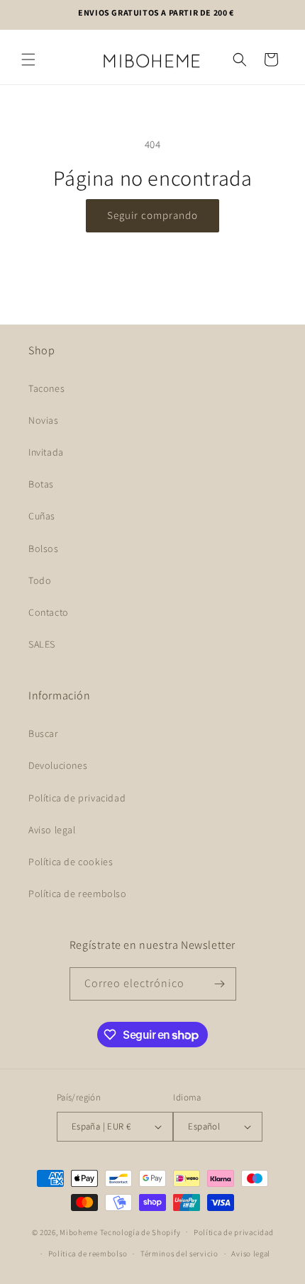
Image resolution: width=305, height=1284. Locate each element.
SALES (41, 644)
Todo (39, 580)
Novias (43, 420)
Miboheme (79, 1232)
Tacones (46, 388)
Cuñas (41, 515)
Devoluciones (57, 765)
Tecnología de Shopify (140, 1232)
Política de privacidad (77, 798)
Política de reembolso (77, 893)
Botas (41, 484)
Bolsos (43, 548)
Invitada (46, 452)
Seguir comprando (152, 215)
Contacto (48, 612)
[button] (28, 59)
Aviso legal (52, 829)
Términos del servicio (179, 1253)
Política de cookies (70, 861)
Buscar (43, 733)
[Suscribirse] (219, 984)
